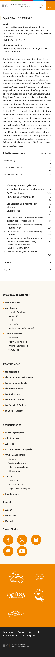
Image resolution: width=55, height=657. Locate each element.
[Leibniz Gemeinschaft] (16, 577)
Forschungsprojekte (14, 433)
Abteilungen (11, 308)
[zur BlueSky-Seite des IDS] (36, 540)
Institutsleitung (12, 302)
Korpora (12, 459)
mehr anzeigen (45, 153)
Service (8, 476)
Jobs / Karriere (12, 438)
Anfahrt (8, 510)
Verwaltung (13, 350)
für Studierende (12, 394)
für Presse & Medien (14, 399)
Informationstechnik (17, 342)
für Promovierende (14, 388)
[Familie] (39, 577)
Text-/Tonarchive (16, 484)
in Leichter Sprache (14, 411)
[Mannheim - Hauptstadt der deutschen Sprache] (16, 614)
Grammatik (13, 316)
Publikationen (12, 494)
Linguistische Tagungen (19, 488)
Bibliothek (13, 338)
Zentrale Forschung (17, 312)
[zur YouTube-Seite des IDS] (22, 551)
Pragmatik (13, 324)
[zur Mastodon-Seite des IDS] (8, 551)
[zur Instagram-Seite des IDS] (22, 540)
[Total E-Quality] (39, 595)
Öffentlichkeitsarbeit (18, 346)
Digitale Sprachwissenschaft (21, 328)
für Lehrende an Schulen (16, 383)
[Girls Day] (16, 595)
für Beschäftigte (13, 372)
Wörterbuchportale (17, 463)
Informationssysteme (18, 467)
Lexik (10, 320)
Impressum (10, 515)
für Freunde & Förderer (16, 405)
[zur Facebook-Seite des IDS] (8, 540)
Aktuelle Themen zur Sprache (18, 449)
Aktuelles (9, 444)
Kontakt (9, 521)
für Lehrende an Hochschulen (19, 377)
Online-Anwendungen (15, 455)
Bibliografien (14, 471)
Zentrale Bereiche (13, 334)
